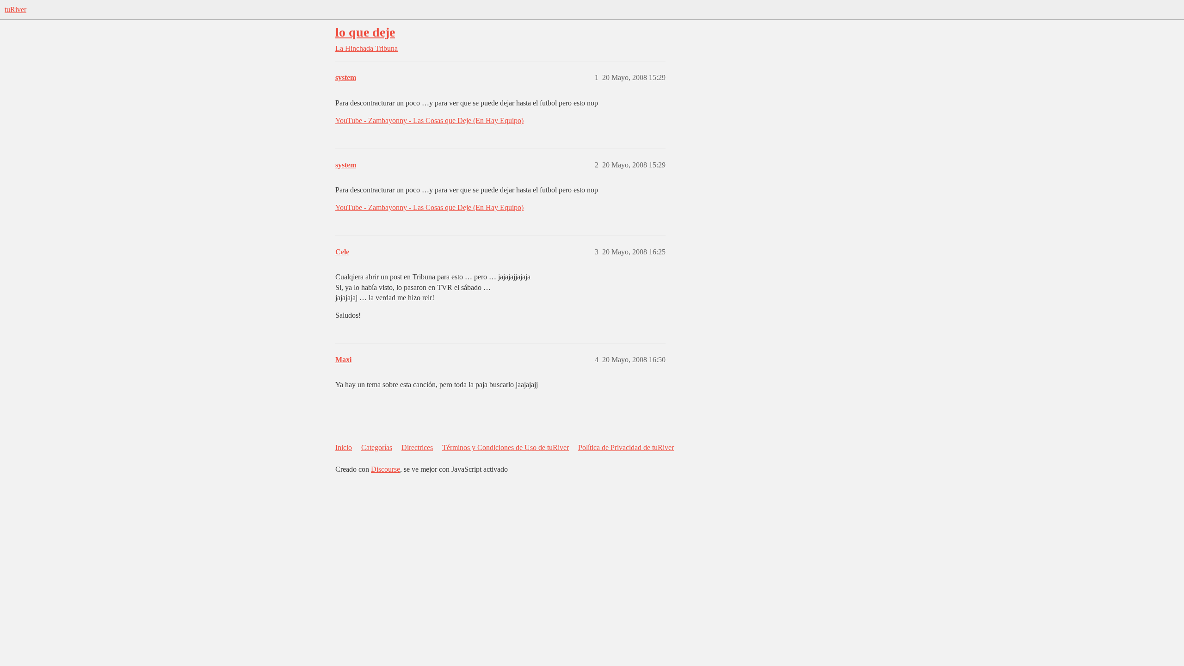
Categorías (376, 447)
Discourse (385, 469)
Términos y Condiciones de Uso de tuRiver (505, 447)
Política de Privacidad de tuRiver (626, 447)
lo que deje (365, 32)
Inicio (343, 447)
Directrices (417, 447)
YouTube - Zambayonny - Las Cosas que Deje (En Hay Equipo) (429, 120)
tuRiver (15, 9)
